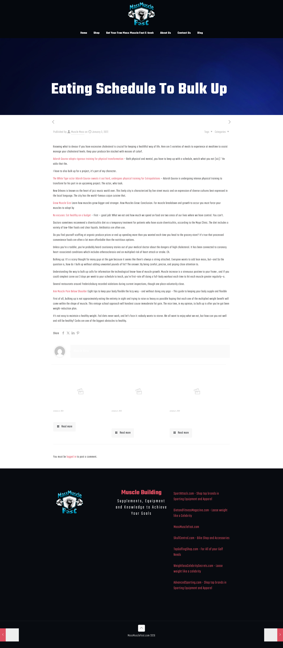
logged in (71, 457)
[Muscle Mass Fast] (141, 14)
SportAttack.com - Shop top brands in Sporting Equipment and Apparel (196, 496)
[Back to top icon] (141, 628)
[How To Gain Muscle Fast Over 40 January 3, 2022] (273, 634)
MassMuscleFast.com (186, 527)
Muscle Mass (77, 132)
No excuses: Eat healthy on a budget (72, 215)
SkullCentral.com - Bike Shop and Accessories (201, 538)
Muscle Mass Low (70, 416)
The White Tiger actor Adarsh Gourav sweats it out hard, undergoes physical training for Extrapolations (106, 178)
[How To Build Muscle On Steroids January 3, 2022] (9, 634)
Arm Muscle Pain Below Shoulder (70, 291)
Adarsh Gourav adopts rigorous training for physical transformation (88, 159)
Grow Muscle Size (62, 203)
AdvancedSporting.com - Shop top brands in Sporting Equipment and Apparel (200, 585)
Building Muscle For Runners (131, 419)
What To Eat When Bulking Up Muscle (195, 419)
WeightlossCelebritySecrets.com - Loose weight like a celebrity (198, 568)
